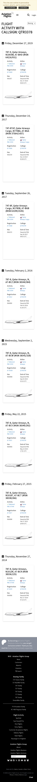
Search (19, 671)
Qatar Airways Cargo (24, 141)
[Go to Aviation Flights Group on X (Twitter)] (16, 760)
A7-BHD (9, 72)
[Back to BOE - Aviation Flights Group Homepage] (7, 13)
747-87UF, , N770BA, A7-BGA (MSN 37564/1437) (18, 131)
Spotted (18, 718)
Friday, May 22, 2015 (15, 414)
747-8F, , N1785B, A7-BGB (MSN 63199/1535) (17, 208)
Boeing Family (18, 677)
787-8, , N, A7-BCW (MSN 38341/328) (18, 354)
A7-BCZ (9, 297)
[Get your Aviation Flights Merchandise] (28, 760)
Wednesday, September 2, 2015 (17, 342)
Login (34, 15)
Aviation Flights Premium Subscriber (19, 642)
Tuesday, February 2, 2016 (18, 270)
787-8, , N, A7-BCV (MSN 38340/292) (18, 424)
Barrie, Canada (18, 769)
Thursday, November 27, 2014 (16, 558)
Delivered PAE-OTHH (11, 505)
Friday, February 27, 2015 (17, 484)
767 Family (18, 691)
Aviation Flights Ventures (18, 753)
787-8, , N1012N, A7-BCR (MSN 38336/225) (17, 571)
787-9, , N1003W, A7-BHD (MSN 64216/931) (17, 54)
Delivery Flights (18, 733)
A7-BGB (9, 226)
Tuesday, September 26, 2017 (16, 195)
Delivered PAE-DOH (11, 65)
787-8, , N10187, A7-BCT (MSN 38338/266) (17, 495)
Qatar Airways (23, 65)
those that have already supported (20, 648)
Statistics (18, 668)
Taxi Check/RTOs (18, 721)
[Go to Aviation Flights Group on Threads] (11, 760)
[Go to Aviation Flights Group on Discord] (22, 760)
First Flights (18, 724)
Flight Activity (18, 715)
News (18, 659)
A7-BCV (9, 440)
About (19, 747)
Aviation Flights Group (18, 744)
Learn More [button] (23, 8)
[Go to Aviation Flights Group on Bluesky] (8, 760)
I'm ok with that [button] (10, 8)
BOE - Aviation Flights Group (18, 656)
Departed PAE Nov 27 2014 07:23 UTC (24, 597)
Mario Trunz (27, 769)
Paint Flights (18, 736)
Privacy (12, 775)
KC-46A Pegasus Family (18, 709)
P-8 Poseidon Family (18, 707)
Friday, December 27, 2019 (18, 43)
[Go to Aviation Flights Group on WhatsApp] (25, 760)
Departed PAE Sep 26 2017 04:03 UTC (24, 234)
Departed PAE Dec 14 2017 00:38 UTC (24, 157)
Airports (18, 665)
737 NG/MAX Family (18, 683)
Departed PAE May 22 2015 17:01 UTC (24, 449)
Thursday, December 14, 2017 (16, 117)
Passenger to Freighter (18, 739)
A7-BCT (9, 513)
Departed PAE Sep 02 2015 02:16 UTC (24, 379)
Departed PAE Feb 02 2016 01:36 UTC (24, 305)
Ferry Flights (18, 727)
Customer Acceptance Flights (18, 730)
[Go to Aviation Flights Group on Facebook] (14, 760)
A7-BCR (9, 589)
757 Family (18, 688)
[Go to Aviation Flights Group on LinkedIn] (19, 760)
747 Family (18, 686)
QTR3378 (23, 72)
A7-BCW (9, 370)
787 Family (18, 697)
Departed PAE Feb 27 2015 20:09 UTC (24, 521)
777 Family (18, 694)
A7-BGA (9, 148)
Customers (18, 662)
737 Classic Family (18, 680)
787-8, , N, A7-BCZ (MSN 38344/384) (18, 281)
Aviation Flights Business (18, 750)
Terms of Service (19, 775)
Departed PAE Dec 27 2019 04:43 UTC (24, 81)
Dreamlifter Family (18, 700)
